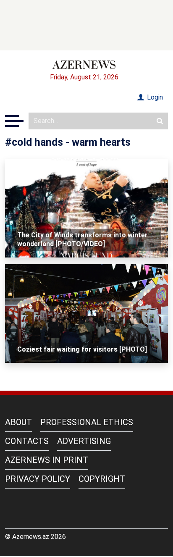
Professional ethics (86, 422)
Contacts (27, 441)
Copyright (102, 479)
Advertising (84, 441)
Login (154, 97)
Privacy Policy (37, 479)
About (18, 422)
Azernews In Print (46, 460)
